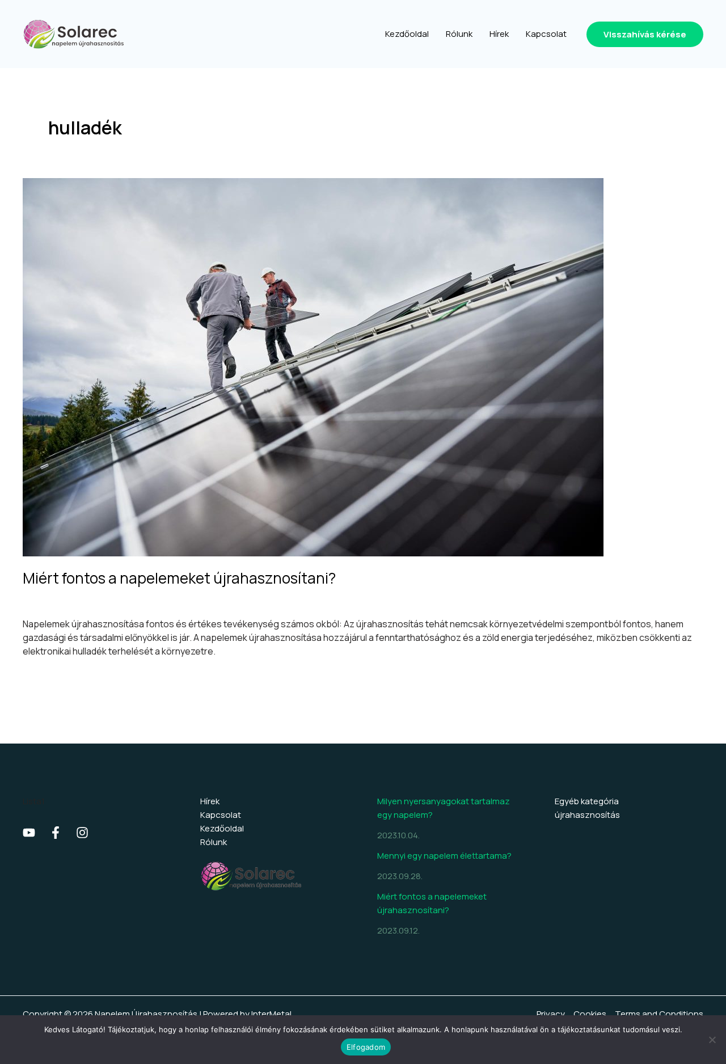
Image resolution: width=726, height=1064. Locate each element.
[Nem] (711, 1039)
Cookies (589, 1014)
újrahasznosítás (55, 600)
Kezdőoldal (222, 828)
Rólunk (213, 842)
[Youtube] (29, 832)
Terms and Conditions (659, 1014)
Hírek (210, 801)
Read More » (49, 677)
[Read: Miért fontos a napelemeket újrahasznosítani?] (313, 366)
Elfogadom (366, 1047)
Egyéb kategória (587, 801)
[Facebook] (55, 832)
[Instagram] (82, 832)
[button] (644, 34)
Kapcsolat (220, 815)
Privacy (551, 1014)
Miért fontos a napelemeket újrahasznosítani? (179, 578)
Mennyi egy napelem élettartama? (444, 856)
